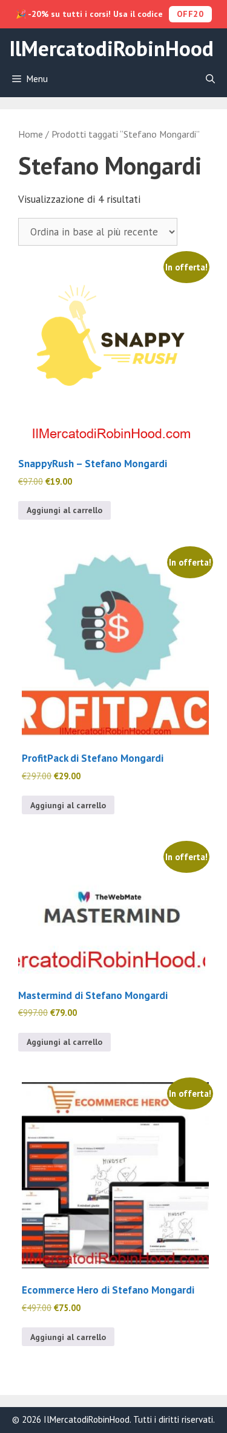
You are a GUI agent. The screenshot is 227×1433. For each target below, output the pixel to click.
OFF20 (190, 13)
